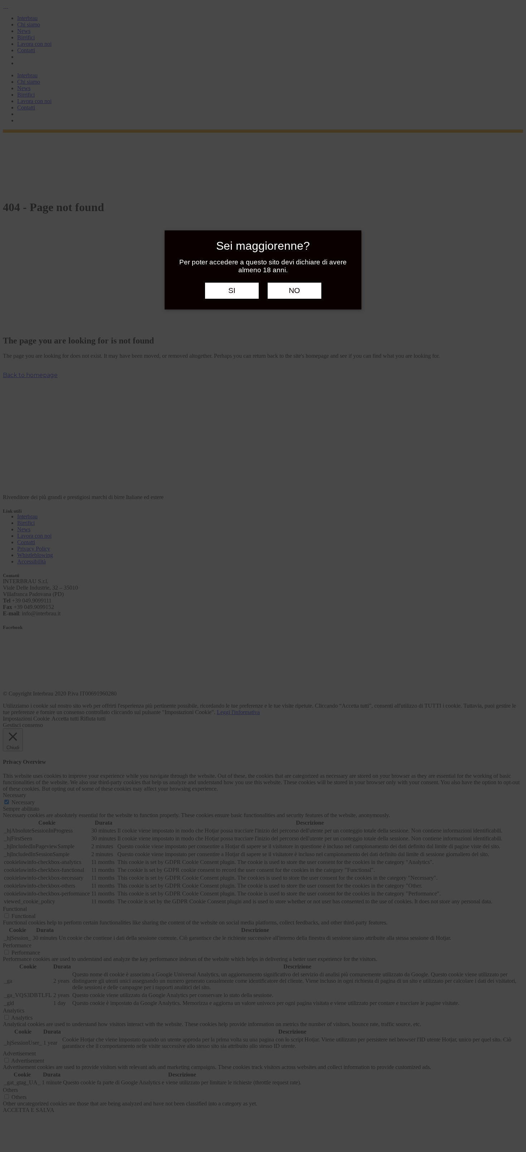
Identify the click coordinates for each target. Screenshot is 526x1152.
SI (231, 290)
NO (294, 290)
